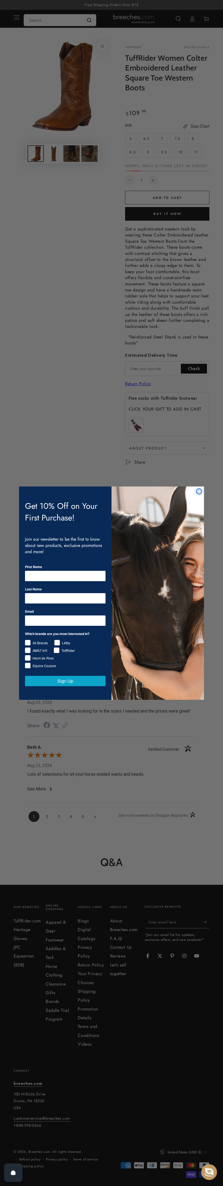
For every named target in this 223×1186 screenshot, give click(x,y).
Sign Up (65, 681)
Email (29, 611)
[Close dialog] (199, 491)
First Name (33, 566)
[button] (209, 1172)
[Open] (13, 1172)
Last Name (33, 589)
